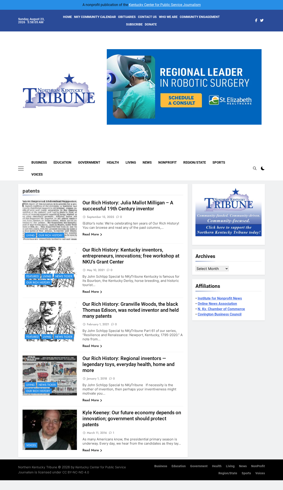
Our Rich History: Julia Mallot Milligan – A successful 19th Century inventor (127, 205)
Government (89, 163)
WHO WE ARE (168, 17)
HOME (67, 17)
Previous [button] (112, 125)
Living (131, 163)
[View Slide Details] (184, 87)
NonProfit (167, 163)
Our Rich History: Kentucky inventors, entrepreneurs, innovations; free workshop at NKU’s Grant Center (130, 256)
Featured (32, 276)
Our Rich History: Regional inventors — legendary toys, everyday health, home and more (128, 364)
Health (113, 163)
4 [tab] (194, 127)
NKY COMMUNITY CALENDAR (95, 17)
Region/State (194, 163)
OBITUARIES (127, 17)
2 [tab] (177, 127)
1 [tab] (169, 127)
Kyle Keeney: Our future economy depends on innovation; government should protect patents (131, 418)
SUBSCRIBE (134, 24)
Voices (37, 174)
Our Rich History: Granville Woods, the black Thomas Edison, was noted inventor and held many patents (130, 310)
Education (62, 163)
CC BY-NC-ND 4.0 (75, 472)
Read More (90, 234)
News (147, 163)
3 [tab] (186, 127)
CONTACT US (147, 17)
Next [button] (256, 125)
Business (39, 163)
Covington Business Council (219, 314)
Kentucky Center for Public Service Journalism (165, 5)
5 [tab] (202, 127)
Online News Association (217, 304)
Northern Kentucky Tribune (37, 467)
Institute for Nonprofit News (220, 298)
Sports (218, 163)
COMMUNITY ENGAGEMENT (200, 17)
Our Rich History (51, 235)
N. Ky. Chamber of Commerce (221, 309)
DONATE (151, 24)
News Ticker (63, 276)
